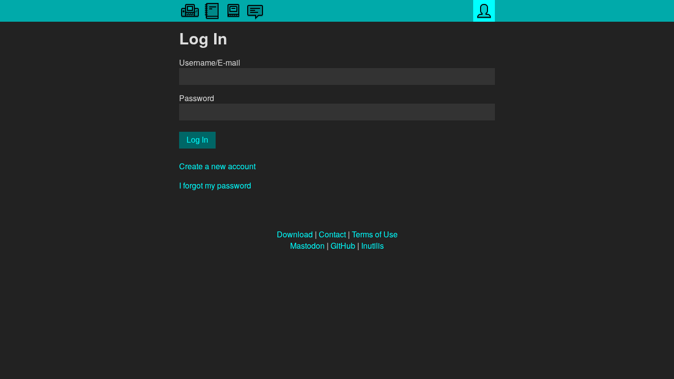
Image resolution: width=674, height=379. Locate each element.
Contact (332, 234)
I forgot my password (215, 185)
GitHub (343, 245)
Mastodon (307, 245)
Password (196, 98)
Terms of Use (375, 234)
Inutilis (372, 245)
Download (295, 234)
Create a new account (217, 166)
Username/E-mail (209, 62)
